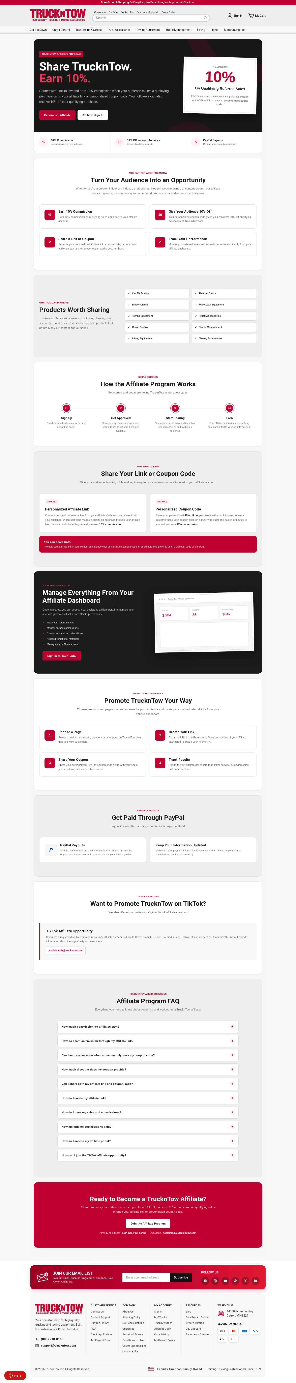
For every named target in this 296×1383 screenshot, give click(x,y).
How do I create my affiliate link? (84, 1098)
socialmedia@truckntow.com (66, 950)
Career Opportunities (134, 1345)
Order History (162, 1334)
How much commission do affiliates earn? (90, 1026)
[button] (38, 29)
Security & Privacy (132, 1334)
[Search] (205, 18)
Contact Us (127, 12)
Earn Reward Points (197, 1317)
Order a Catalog (195, 1322)
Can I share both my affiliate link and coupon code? (97, 1083)
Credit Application (101, 1334)
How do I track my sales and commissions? (91, 1112)
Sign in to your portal (134, 1233)
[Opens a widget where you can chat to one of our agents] (15, 1376)
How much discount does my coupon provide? (94, 1069)
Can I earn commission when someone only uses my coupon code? (108, 1055)
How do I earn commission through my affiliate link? (98, 1040)
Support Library (100, 1322)
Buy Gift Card (193, 1328)
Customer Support (147, 12)
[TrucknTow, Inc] (59, 1309)
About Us (128, 1311)
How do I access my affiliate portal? (86, 1141)
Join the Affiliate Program (148, 1223)
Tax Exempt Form (101, 1340)
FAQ (93, 1328)
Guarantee (128, 1328)
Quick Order (168, 12)
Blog (188, 1311)
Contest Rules (130, 1351)
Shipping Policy (131, 1317)
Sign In (158, 1311)
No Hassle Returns (133, 1322)
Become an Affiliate (57, 115)
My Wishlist (161, 1317)
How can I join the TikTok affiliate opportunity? (94, 1155)
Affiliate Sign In (92, 115)
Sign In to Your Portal (62, 655)
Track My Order (163, 1322)
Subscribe (181, 1277)
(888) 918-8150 (52, 1339)
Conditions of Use (133, 1340)
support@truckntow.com (58, 1345)
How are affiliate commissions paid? (87, 1126)
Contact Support (100, 1317)
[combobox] (151, 18)
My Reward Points (164, 1340)
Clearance (100, 12)
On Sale (113, 12)
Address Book (162, 1328)
